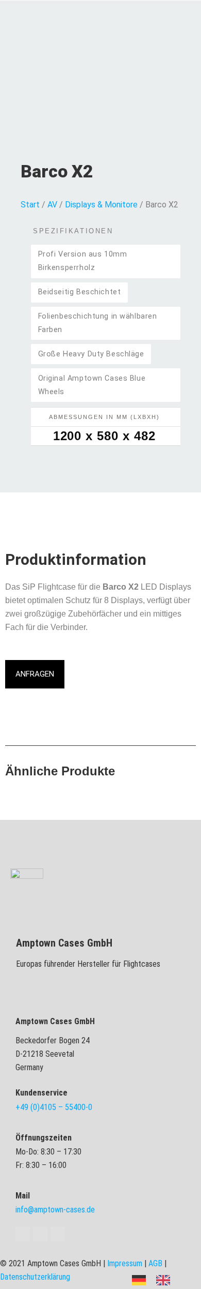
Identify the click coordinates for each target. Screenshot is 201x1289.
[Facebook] (22, 1234)
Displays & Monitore (101, 204)
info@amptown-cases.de (55, 1210)
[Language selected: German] (156, 1279)
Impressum (124, 1263)
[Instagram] (58, 1234)
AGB (155, 1263)
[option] (165, 1280)
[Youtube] (40, 1234)
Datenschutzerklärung (35, 1277)
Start (30, 204)
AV (52, 204)
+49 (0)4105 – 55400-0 (53, 1107)
